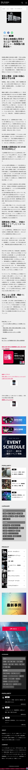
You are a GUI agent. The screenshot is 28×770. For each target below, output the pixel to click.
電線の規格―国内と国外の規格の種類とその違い (14, 328)
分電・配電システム (7, 536)
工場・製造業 (19, 513)
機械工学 (21, 528)
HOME (3, 8)
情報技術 (5, 528)
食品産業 (5, 530)
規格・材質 (11, 516)
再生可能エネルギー (15, 525)
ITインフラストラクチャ (8, 538)
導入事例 (5, 522)
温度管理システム (17, 536)
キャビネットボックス (13, 533)
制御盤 (12, 8)
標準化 (16, 516)
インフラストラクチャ (13, 528)
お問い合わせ (13, 629)
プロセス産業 (11, 530)
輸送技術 (18, 530)
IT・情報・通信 (6, 519)
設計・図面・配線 (11, 513)
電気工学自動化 (6, 525)
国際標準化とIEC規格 (8, 330)
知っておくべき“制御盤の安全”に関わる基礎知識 (13, 340)
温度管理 (5, 516)
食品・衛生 (22, 516)
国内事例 (5, 533)
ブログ (7, 8)
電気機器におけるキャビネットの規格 (12, 332)
